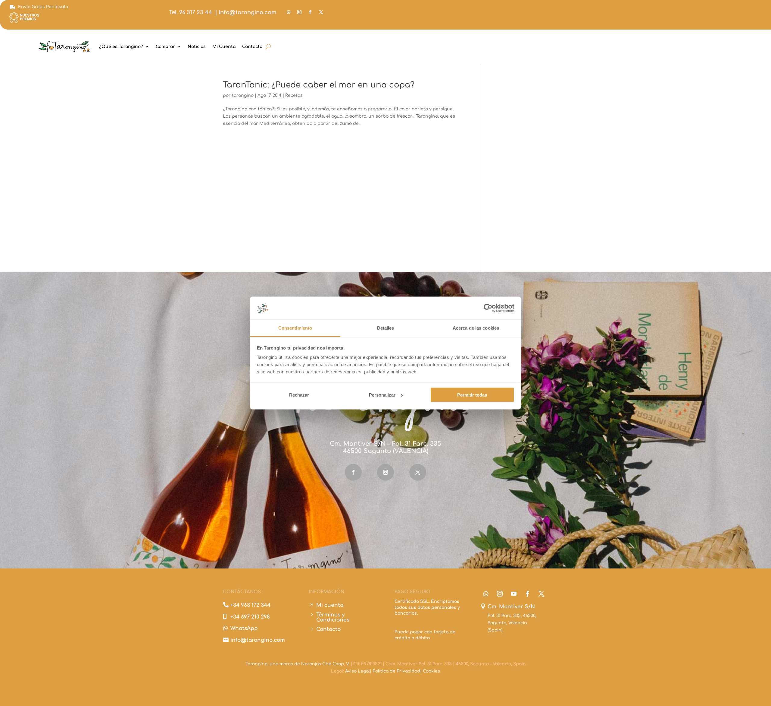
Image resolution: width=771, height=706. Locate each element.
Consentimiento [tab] (295, 328)
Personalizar (382, 394)
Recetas (294, 95)
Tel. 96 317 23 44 (190, 12)
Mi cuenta (329, 605)
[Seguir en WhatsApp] (288, 12)
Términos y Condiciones (332, 617)
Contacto (252, 46)
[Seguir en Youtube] (513, 594)
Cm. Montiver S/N (511, 606)
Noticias (197, 46)
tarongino (243, 95)
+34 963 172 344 (250, 605)
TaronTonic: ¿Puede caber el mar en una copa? (318, 85)
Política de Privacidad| (398, 671)
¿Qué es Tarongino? (121, 46)
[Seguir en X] (321, 12)
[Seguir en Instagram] (299, 12)
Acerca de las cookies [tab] (476, 328)
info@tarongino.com (247, 12)
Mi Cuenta (224, 46)
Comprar (165, 46)
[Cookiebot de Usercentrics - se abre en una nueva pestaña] (488, 307)
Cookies (431, 671)
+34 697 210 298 (250, 617)
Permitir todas (472, 394)
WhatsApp (244, 628)
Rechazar (299, 394)
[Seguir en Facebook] (310, 12)
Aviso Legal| (359, 671)
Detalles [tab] (385, 328)
